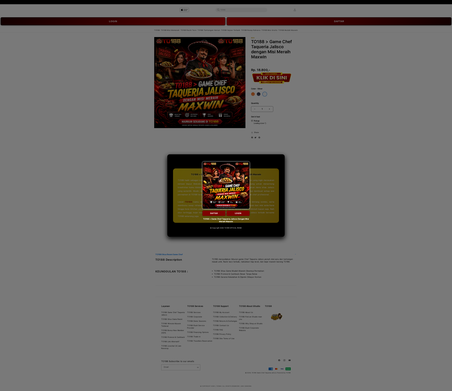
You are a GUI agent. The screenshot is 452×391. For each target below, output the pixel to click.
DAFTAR (214, 213)
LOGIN (238, 213)
